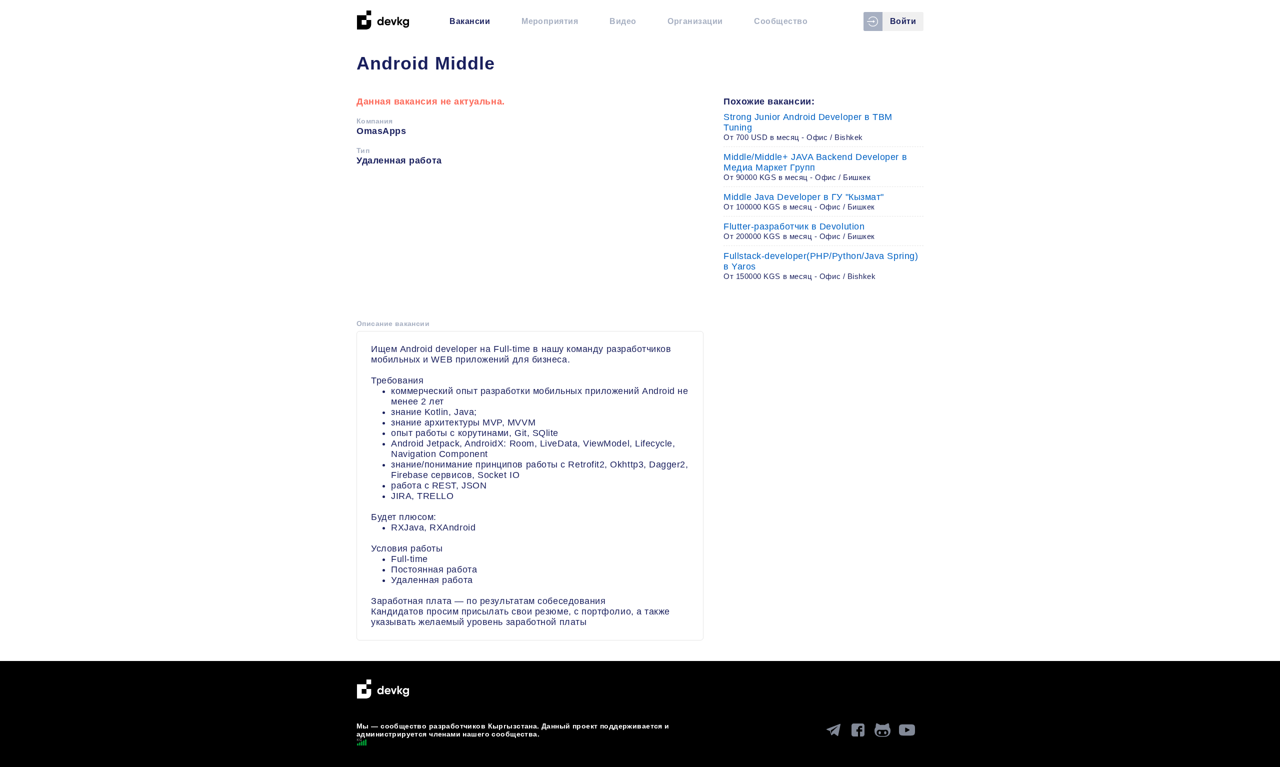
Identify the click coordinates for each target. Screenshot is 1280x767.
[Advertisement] (530, 246)
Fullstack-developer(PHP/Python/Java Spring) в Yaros (821, 265)
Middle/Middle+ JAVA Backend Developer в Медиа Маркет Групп (815, 167)
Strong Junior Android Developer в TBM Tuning (808, 127)
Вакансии (470, 21)
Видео (623, 21)
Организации (695, 21)
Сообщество (781, 21)
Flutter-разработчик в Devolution (799, 231)
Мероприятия (550, 21)
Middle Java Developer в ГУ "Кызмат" (804, 201)
